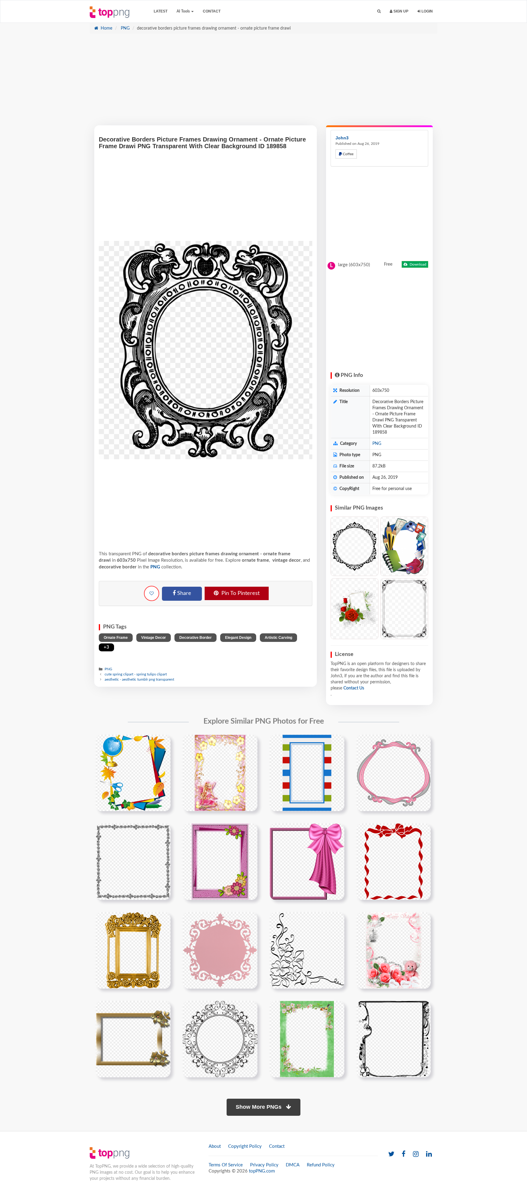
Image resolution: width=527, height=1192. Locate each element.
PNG (125, 28)
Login (427, 11)
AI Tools (184, 11)
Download (417, 264)
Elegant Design (238, 637)
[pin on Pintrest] (162, 743)
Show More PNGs (259, 1107)
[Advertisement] (263, 82)
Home (105, 28)
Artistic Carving (278, 637)
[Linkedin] (429, 1154)
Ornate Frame (116, 637)
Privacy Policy (264, 1165)
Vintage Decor (153, 637)
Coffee (347, 154)
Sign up (400, 11)
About (215, 1146)
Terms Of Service (226, 1165)
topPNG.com (262, 1171)
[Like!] (151, 593)
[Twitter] (391, 1154)
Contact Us (353, 688)
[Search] (379, 11)
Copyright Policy (245, 1146)
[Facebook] (404, 1154)
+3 (106, 647)
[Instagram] (416, 1154)
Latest (160, 11)
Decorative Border (195, 637)
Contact (211, 11)
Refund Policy (321, 1165)
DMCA (292, 1165)
